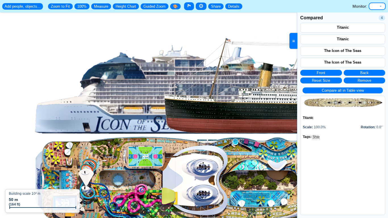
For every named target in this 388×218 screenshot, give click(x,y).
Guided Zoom (154, 6)
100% (82, 6)
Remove (364, 80)
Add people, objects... (23, 6)
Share (216, 6)
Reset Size (321, 80)
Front (321, 73)
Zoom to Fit (60, 6)
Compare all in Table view (343, 90)
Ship (316, 137)
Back (364, 73)
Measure (101, 6)
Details (233, 6)
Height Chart (126, 6)
